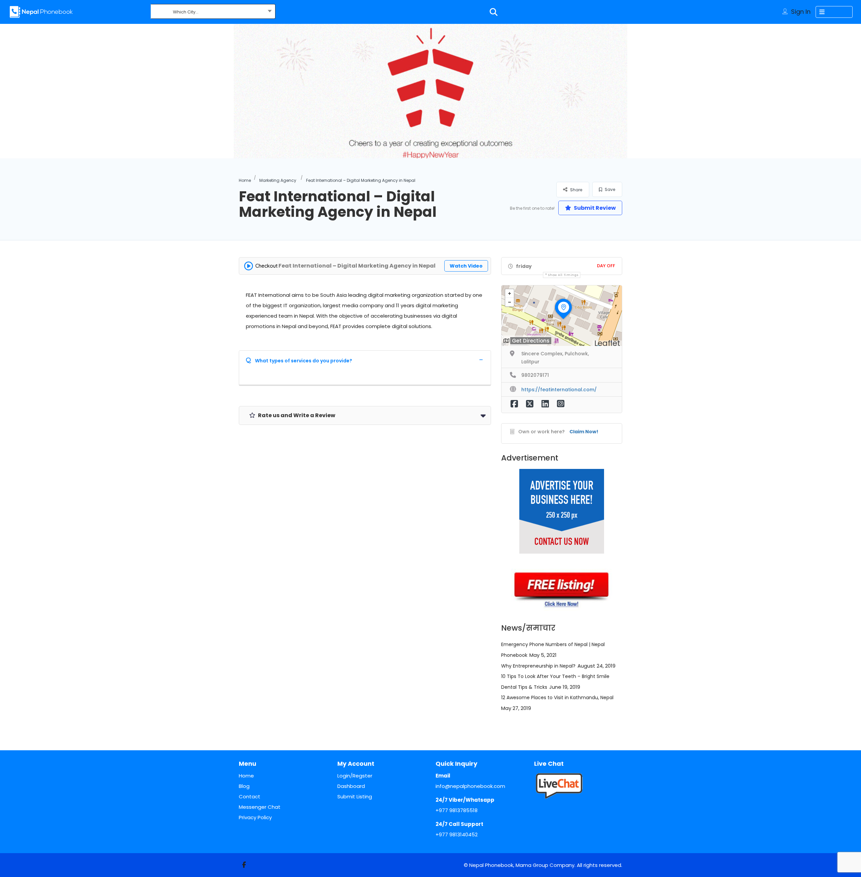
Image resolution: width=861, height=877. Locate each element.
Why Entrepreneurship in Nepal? (538, 666)
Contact (249, 796)
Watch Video (466, 266)
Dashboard (351, 786)
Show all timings (563, 275)
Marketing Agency (277, 180)
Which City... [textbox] (185, 12)
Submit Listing (354, 796)
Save (609, 189)
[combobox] (213, 12)
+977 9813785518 (457, 810)
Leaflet (607, 343)
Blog (244, 786)
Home (245, 180)
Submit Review (594, 208)
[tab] (365, 359)
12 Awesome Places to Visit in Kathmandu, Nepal (557, 697)
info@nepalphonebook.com (470, 786)
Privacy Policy (255, 817)
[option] (430, 91)
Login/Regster (354, 775)
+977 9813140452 (457, 834)
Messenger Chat (259, 806)
